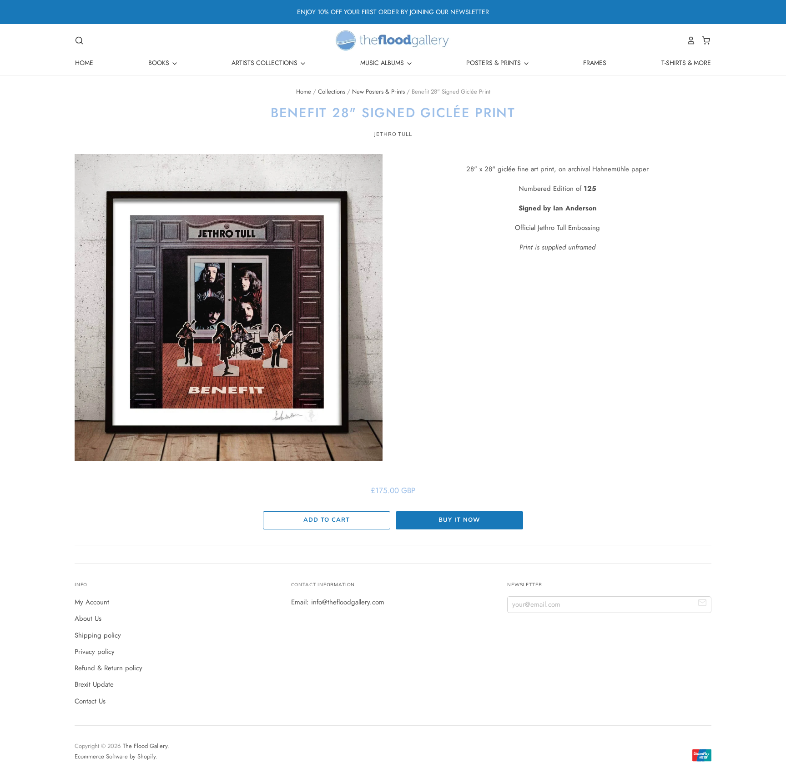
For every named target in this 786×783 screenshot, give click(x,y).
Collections (331, 91)
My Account (92, 602)
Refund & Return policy (108, 668)
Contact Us (90, 701)
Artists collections (265, 62)
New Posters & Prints (378, 91)
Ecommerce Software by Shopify (115, 756)
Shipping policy (98, 635)
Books (159, 62)
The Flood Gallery (145, 746)
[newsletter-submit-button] (702, 604)
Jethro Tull (393, 134)
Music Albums (383, 62)
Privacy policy (95, 652)
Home (84, 62)
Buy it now (459, 520)
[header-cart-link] (703, 40)
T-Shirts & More (686, 62)
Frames (594, 62)
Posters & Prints (494, 62)
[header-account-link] (688, 40)
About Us (88, 618)
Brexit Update (94, 684)
